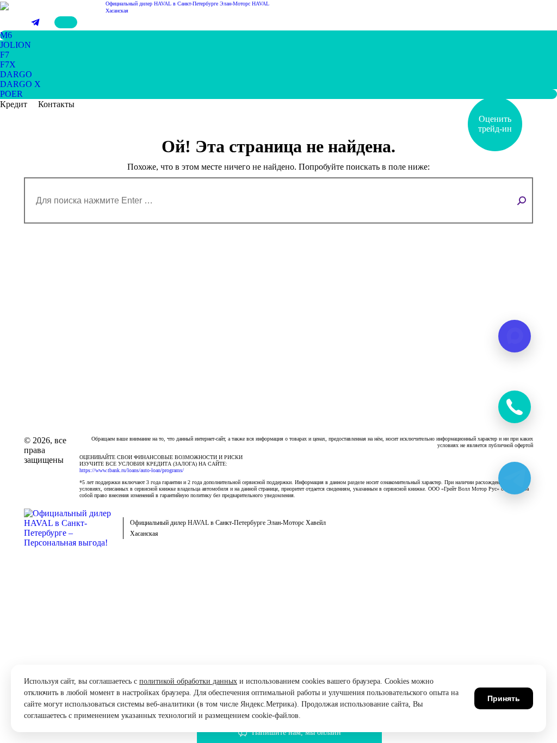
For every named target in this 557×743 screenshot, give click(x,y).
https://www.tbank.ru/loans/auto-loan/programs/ (131, 470)
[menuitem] (6, 35)
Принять (503, 698)
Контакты (56, 104)
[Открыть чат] (514, 407)
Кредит (13, 104)
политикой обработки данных (188, 681)
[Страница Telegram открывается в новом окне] (35, 22)
